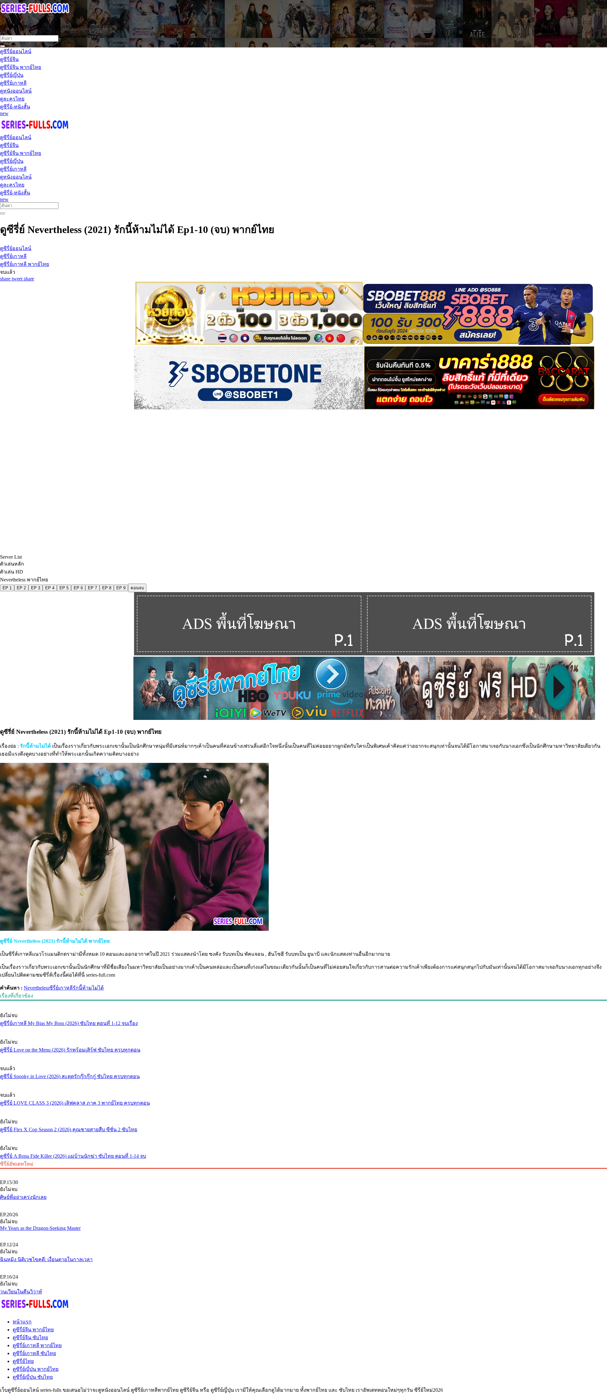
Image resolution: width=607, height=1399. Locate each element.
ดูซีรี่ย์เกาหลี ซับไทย (34, 1353)
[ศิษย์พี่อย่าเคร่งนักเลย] (303, 1172)
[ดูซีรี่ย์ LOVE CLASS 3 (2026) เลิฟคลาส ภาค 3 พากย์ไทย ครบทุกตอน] (303, 1083)
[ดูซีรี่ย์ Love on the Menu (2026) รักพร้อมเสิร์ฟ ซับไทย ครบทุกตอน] (303, 1030)
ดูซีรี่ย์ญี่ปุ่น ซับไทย (33, 1377)
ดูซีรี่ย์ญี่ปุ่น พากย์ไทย (35, 1369)
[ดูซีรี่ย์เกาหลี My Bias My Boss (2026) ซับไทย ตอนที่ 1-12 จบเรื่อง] (303, 1003)
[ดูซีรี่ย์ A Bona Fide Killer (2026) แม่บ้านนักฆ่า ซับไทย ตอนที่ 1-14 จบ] (303, 1136)
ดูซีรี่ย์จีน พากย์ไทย (33, 1329)
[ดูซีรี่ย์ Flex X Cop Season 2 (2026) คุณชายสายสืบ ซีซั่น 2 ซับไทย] (303, 1110)
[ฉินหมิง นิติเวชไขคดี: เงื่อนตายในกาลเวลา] (303, 1234)
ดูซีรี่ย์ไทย (23, 1361)
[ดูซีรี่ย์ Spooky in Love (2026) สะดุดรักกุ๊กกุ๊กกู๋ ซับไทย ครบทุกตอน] (303, 1056)
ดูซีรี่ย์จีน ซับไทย (30, 1337)
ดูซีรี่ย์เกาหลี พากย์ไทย (37, 1345)
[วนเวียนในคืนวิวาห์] (303, 1266)
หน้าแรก (22, 1321)
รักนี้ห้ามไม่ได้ (88, 988)
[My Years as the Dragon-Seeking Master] (303, 1204)
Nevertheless (36, 988)
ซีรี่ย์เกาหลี (61, 988)
